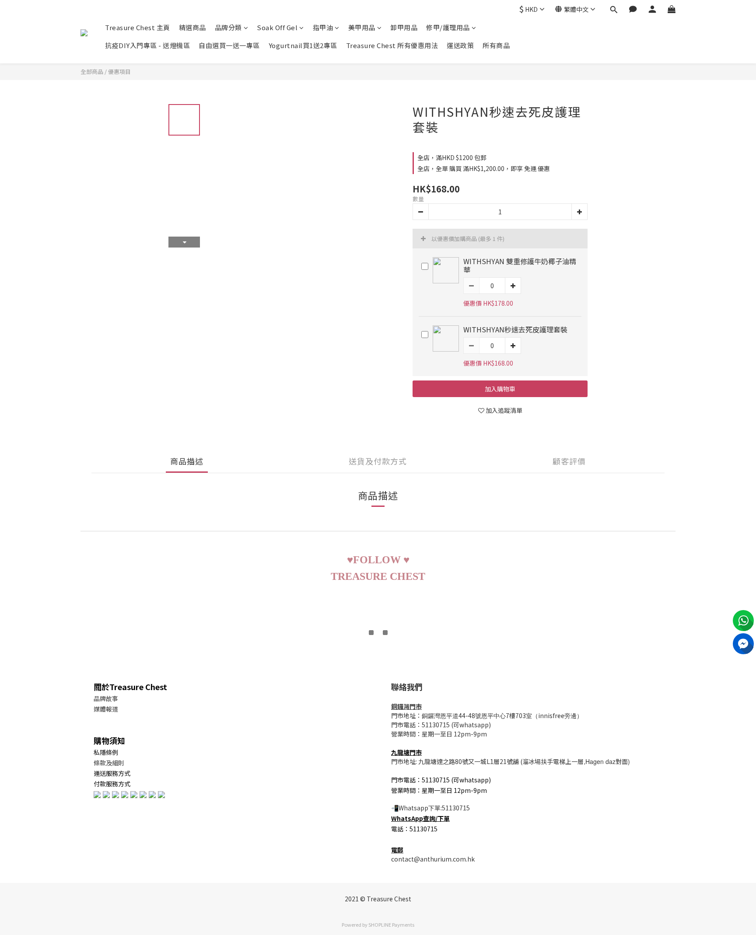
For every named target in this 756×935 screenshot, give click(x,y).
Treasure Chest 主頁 (137, 27)
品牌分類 (228, 27)
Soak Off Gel (277, 27)
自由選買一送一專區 (229, 45)
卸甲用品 (403, 27)
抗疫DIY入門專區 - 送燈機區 (147, 45)
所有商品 (496, 45)
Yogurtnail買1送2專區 (303, 45)
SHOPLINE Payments (391, 924)
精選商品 (192, 27)
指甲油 (323, 27)
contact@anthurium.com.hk (433, 859)
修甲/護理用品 (448, 27)
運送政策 (460, 45)
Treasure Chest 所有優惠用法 (392, 45)
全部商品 (91, 71)
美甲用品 (361, 27)
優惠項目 (119, 71)
